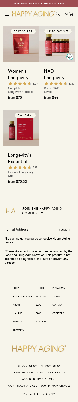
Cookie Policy (56, 372)
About (16, 304)
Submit (65, 230)
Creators (58, 313)
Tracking (18, 329)
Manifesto (19, 321)
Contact (57, 304)
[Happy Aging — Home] (34, 14)
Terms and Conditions (27, 372)
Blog (38, 304)
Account (41, 296)
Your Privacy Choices (22, 385)
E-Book (40, 288)
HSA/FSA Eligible (22, 296)
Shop (16, 288)
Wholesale (42, 321)
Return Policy (27, 365)
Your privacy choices (56, 385)
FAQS (38, 313)
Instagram (58, 288)
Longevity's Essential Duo (20, 158)
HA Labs (17, 313)
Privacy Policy (50, 365)
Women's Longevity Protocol (18, 74)
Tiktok (56, 296)
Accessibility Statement (39, 379)
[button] (58, 13)
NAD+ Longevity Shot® (54, 74)
